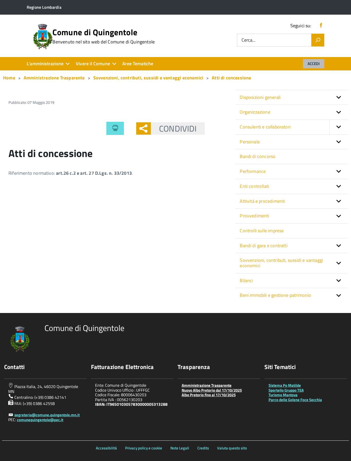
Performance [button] (253, 171)
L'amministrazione (45, 63)
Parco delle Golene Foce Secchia (295, 400)
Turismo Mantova (283, 395)
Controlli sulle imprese (262, 230)
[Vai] (317, 40)
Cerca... (248, 40)
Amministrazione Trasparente (207, 385)
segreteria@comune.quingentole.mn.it (47, 415)
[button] (338, 127)
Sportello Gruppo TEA (286, 390)
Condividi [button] (178, 128)
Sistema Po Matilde (285, 385)
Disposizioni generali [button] (260, 97)
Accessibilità (106, 448)
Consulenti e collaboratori (265, 126)
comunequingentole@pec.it (40, 420)
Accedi (314, 64)
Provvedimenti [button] (254, 215)
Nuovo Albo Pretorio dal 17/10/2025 (212, 390)
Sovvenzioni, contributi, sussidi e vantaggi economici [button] (281, 263)
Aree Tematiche (137, 63)
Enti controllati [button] (254, 186)
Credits (203, 448)
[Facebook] (321, 25)
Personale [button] (250, 141)
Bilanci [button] (246, 280)
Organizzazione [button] (255, 111)
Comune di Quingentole (103, 36)
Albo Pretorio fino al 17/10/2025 (209, 395)
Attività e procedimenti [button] (262, 201)
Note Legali (179, 448)
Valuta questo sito (232, 448)
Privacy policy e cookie (143, 448)
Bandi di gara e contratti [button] (264, 245)
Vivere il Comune (93, 63)
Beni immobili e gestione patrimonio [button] (275, 295)
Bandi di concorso (257, 156)
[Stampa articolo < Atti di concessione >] (115, 128)
